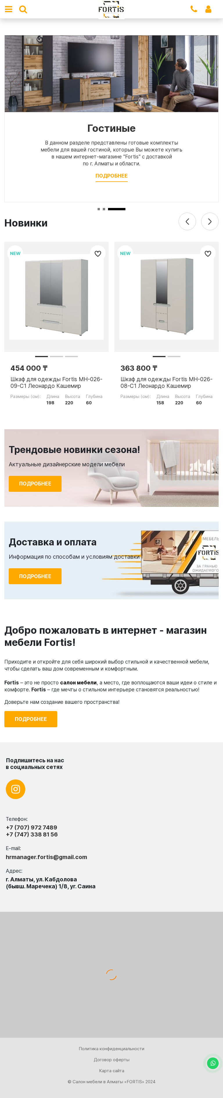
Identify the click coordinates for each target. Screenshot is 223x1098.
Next (210, 221)
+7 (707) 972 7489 (31, 827)
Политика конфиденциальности (111, 1048)
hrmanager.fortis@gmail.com (46, 857)
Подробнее (112, 176)
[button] (41, 356)
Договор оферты (112, 1059)
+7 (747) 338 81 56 (32, 834)
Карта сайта (111, 1070)
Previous (187, 221)
